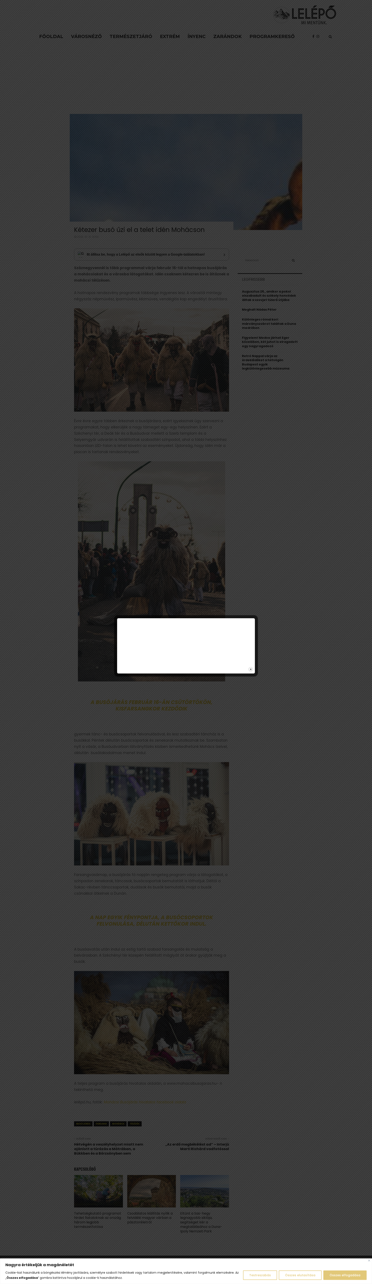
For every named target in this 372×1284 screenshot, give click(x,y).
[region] (186, 1271)
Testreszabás (260, 1275)
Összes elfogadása (345, 1275)
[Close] (369, 1260)
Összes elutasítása (300, 1275)
